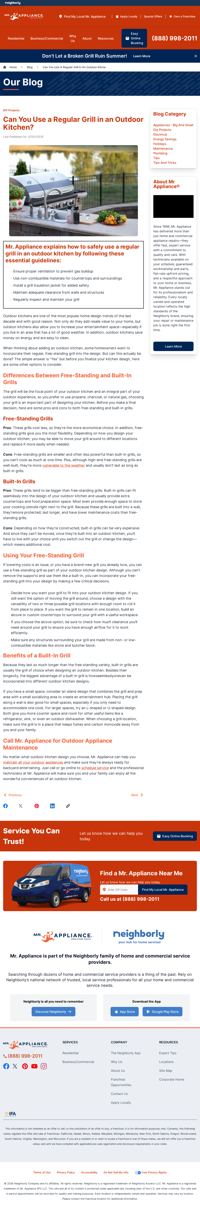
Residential (70, 1053)
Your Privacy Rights (154, 1172)
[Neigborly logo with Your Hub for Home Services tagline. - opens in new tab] (139, 937)
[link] (69, 806)
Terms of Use (42, 1172)
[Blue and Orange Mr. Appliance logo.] (63, 936)
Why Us (116, 1062)
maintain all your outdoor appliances (33, 762)
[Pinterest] (37, 806)
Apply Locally (121, 1102)
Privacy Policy (66, 1172)
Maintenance (163, 148)
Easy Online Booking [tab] (137, 38)
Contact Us (119, 1094)
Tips (156, 158)
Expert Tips (167, 1053)
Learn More (173, 346)
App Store (127, 1012)
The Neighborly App (126, 1053)
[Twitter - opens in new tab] (15, 1066)
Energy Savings (165, 139)
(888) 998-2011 (140, 899)
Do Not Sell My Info (116, 1172)
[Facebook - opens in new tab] (6, 1066)
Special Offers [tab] (153, 16)
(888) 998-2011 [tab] (174, 38)
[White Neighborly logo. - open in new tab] (13, 3)
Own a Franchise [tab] (184, 16)
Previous (15, 795)
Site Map (165, 1071)
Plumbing (160, 153)
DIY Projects (11, 110)
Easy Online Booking (177, 836)
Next (134, 795)
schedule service (95, 768)
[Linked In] (53, 806)
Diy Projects (162, 130)
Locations (166, 1062)
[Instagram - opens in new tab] (44, 1066)
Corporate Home (171, 1079)
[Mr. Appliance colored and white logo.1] (24, 16)
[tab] (82, 16)
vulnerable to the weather (63, 465)
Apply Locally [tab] (129, 16)
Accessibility (89, 1172)
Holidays (159, 144)
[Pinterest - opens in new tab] (25, 1066)
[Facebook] (6, 806)
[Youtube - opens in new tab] (34, 1066)
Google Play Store (165, 1012)
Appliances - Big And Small (173, 125)
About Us (118, 1071)
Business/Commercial (78, 1062)
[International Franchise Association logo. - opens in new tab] (10, 1114)
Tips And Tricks (164, 163)
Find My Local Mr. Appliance (163, 890)
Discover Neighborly (51, 1012)
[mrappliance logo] (27, 1045)
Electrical (160, 134)
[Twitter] (22, 806)
